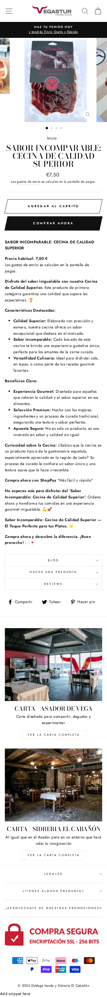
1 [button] (47, 128)
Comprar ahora (53, 223)
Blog (53, 560)
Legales (53, 874)
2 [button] (52, 128)
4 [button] (61, 128)
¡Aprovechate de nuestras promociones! (53, 908)
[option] (53, 80)
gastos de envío (28, 181)
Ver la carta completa (53, 855)
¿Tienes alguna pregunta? (53, 891)
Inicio (52, 138)
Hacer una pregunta (53, 572)
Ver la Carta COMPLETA (53, 735)
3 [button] (56, 128)
